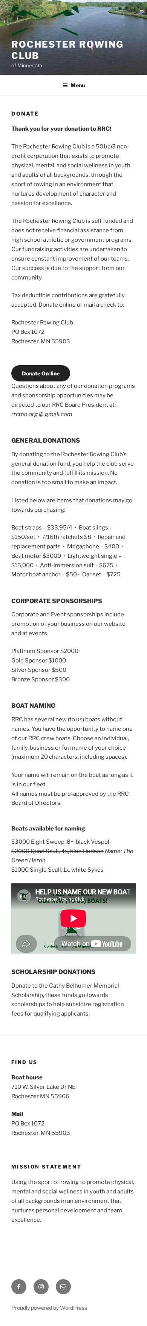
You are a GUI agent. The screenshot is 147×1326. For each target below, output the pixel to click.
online (67, 304)
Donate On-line (41, 373)
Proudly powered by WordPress (49, 1307)
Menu (77, 85)
